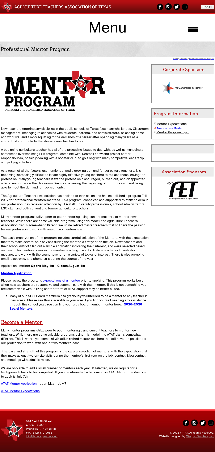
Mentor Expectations (171, 124)
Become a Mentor (22, 322)
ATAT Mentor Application (19, 384)
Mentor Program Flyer (172, 132)
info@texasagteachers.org (42, 436)
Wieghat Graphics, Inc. (200, 436)
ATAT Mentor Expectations (20, 391)
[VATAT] (56, 11)
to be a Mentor (173, 128)
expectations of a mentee (61, 280)
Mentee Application (16, 273)
